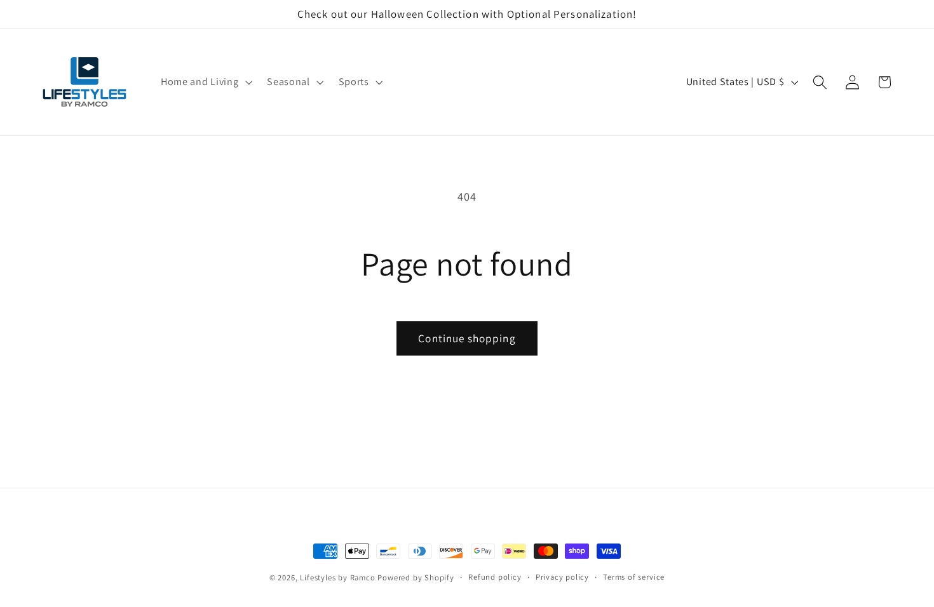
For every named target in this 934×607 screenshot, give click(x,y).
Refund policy (494, 576)
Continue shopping (467, 338)
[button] (205, 82)
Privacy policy (562, 576)
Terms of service (634, 576)
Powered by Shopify (415, 577)
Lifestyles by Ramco (337, 577)
